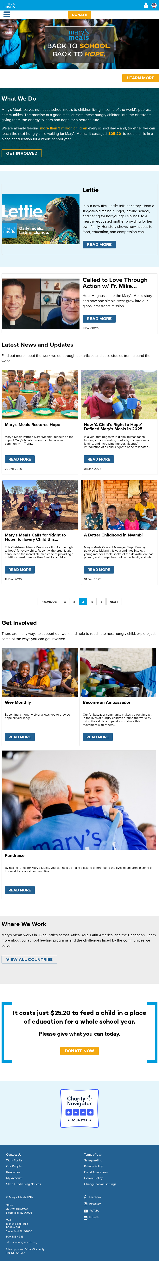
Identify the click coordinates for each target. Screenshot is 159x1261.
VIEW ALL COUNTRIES (29, 959)
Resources (13, 1172)
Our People (14, 1166)
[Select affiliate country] (154, 5)
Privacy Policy (93, 1166)
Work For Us (14, 1160)
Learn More (140, 78)
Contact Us (13, 1155)
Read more (101, 244)
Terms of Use (93, 1155)
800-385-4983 (14, 1236)
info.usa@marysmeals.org (21, 1242)
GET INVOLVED (21, 153)
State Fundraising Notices (23, 1184)
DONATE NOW (79, 1051)
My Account (14, 1178)
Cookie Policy (93, 1178)
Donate (79, 14)
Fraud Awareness (96, 1172)
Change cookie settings (100, 1184)
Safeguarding (93, 1160)
